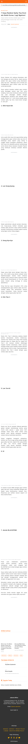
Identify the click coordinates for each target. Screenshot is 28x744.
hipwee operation (16, 706)
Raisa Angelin (8, 671)
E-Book (6, 730)
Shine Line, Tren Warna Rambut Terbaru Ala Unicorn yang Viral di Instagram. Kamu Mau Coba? (6, 646)
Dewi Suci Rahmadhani (19, 650)
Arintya (2, 651)
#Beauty (10, 655)
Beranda (2, 10)
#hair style (16, 655)
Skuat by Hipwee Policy (16, 730)
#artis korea (4, 655)
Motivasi (17, 5)
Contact (12, 729)
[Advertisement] (14, 43)
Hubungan (12, 5)
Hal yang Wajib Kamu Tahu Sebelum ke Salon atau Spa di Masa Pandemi (20, 646)
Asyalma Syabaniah (15, 24)
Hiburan (7, 5)
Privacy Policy (20, 729)
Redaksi (5, 729)
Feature (3, 5)
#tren (21, 655)
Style (25, 5)
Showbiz (21, 5)
